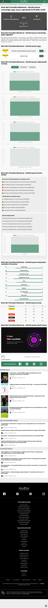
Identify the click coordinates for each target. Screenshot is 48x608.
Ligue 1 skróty (24, 565)
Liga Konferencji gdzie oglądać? (24, 510)
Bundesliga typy (24, 541)
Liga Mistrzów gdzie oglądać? (24, 506)
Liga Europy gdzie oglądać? (24, 508)
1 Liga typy (24, 546)
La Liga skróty (24, 560)
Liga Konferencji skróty (24, 555)
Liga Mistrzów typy (24, 530)
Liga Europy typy (24, 534)
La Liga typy (24, 537)
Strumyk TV (24, 573)
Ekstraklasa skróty (24, 567)
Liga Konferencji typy (24, 532)
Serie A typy (24, 539)
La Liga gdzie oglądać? (24, 513)
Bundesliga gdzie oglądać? (24, 517)
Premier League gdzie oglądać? (24, 512)
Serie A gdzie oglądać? (24, 515)
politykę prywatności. (26, 593)
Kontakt (34, 579)
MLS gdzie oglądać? (24, 505)
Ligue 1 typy (24, 543)
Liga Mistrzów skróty (24, 553)
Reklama (40, 579)
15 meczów (32, 67)
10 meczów (23, 67)
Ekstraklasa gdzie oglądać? (24, 522)
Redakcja (8, 579)
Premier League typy (24, 536)
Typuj (41, 50)
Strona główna (3, 4)
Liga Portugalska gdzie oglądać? (24, 520)
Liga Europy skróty (24, 556)
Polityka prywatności (26, 579)
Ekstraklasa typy (24, 544)
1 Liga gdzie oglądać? (24, 524)
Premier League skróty (24, 558)
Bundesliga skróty (24, 563)
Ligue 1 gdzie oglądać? (24, 519)
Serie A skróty (24, 562)
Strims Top (24, 575)
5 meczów (14, 67)
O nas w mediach (16, 579)
